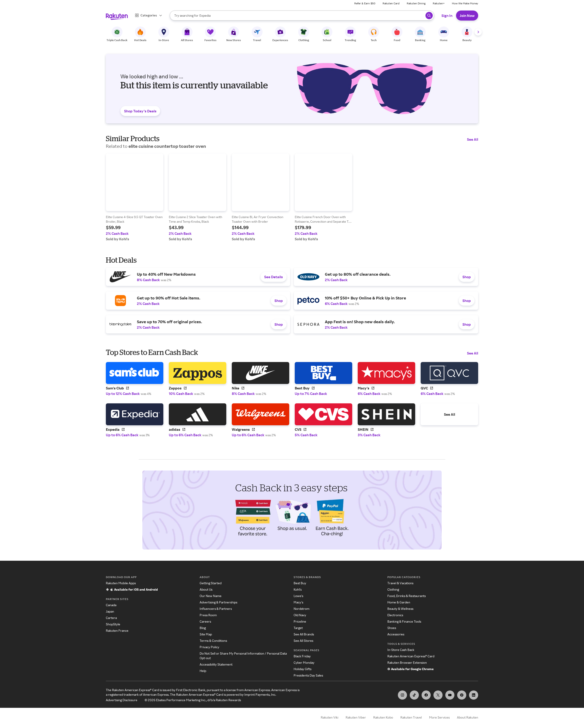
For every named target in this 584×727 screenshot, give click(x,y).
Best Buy (300, 583)
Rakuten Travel (411, 717)
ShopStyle (113, 624)
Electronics (395, 615)
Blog (203, 628)
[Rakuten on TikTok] (414, 695)
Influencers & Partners (216, 609)
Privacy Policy (209, 647)
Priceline (300, 621)
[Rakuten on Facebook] (426, 695)
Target (298, 628)
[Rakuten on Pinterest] (461, 695)
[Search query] (429, 16)
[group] (134, 197)
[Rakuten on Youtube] (449, 695)
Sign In (446, 15)
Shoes (391, 628)
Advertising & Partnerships (218, 602)
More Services (439, 717)
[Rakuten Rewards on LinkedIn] (473, 695)
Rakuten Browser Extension (407, 662)
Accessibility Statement (216, 664)
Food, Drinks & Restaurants (406, 596)
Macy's (298, 602)
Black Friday (302, 656)
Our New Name (211, 596)
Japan (110, 611)
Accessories (395, 634)
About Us (206, 589)
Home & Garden (398, 602)
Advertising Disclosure (121, 700)
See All (472, 139)
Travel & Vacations (400, 583)
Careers (205, 621)
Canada (111, 605)
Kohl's (298, 589)
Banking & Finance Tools (404, 621)
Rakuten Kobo (383, 717)
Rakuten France (117, 630)
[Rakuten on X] (438, 695)
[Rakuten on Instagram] (402, 695)
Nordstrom (301, 609)
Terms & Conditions (213, 640)
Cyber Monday (304, 662)
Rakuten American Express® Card (410, 656)
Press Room (208, 615)
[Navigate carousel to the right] (478, 32)
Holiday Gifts (302, 669)
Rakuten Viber (356, 717)
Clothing (393, 589)
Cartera (111, 618)
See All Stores (303, 640)
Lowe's (298, 596)
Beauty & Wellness (400, 609)
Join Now (467, 15)
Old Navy (300, 615)
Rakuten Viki (329, 717)
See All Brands (304, 634)
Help (203, 671)
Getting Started (211, 583)
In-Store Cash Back (400, 650)
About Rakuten (467, 717)
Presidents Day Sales (308, 675)
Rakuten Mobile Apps (121, 583)
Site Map (206, 634)
